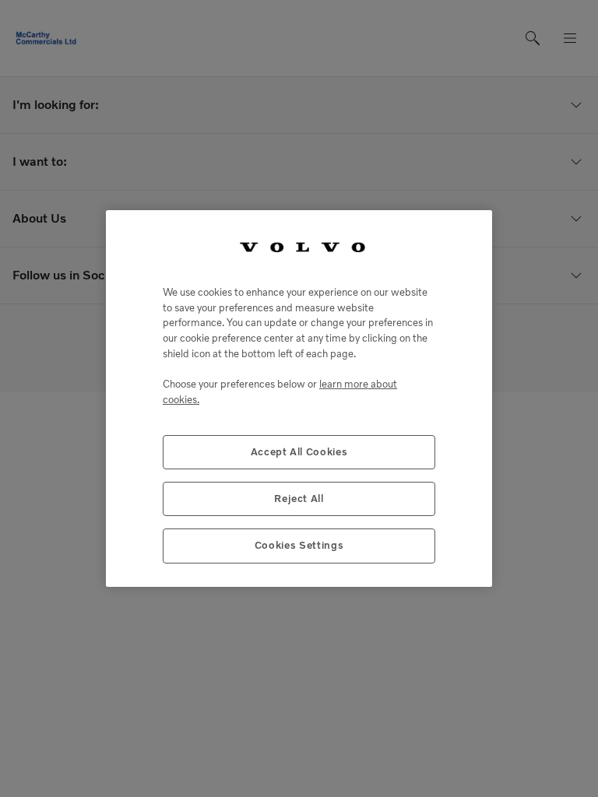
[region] (299, 398)
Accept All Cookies (299, 452)
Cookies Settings (299, 545)
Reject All (299, 498)
